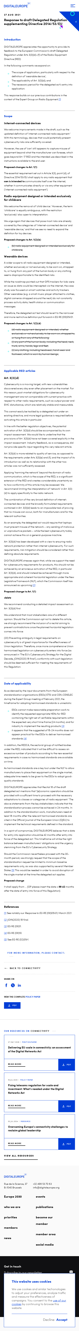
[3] (63, 726)
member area (46, 1234)
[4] (25, 738)
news (7, 1238)
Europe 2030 (13, 1196)
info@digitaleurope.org (46, 1187)
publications (44, 1207)
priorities (10, 1217)
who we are (12, 1207)
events (40, 1196)
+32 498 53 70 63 (42, 1183)
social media (45, 1244)
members (10, 1227)
